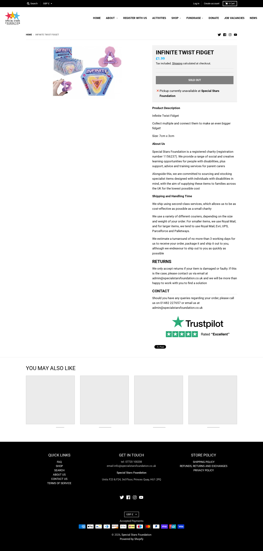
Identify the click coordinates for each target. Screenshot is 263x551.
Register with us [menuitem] (135, 18)
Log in (196, 3)
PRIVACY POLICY (203, 470)
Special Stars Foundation (136, 534)
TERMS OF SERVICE (59, 483)
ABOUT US (59, 474)
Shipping (177, 63)
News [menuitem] (253, 18)
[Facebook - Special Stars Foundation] (224, 34)
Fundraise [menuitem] (193, 18)
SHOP (59, 466)
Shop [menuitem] (175, 18)
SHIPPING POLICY (204, 462)
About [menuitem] (110, 18)
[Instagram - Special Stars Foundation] (230, 34)
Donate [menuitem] (214, 18)
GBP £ (46, 3)
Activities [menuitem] (159, 18)
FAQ (59, 462)
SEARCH (59, 470)
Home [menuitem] (97, 18)
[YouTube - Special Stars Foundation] (235, 34)
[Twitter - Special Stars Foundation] (219, 34)
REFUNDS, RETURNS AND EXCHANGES (203, 466)
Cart (232, 3)
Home (29, 34)
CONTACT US (59, 479)
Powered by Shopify (131, 539)
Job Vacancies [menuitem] (234, 18)
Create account (211, 3)
